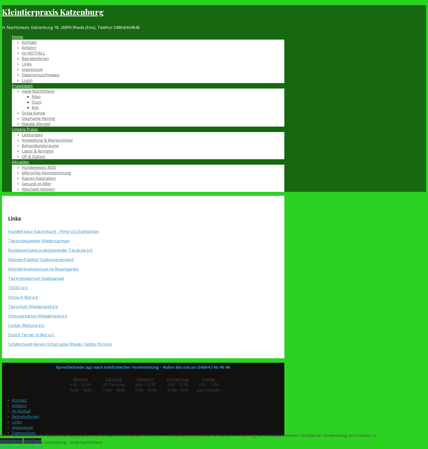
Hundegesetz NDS (39, 167)
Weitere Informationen (21, 446)
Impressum (32, 69)
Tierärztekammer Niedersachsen (39, 241)
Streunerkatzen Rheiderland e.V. (38, 316)
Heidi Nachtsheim (38, 91)
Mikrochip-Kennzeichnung (46, 173)
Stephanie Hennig (38, 118)
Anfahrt (29, 47)
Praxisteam (22, 86)
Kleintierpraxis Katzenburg (53, 11)
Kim (35, 107)
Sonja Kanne (33, 113)
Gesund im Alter (36, 183)
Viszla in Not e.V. (23, 297)
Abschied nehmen (38, 189)
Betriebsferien (35, 58)
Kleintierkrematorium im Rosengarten (43, 269)
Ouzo (37, 102)
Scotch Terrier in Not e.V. (31, 334)
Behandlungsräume (40, 145)
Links (27, 64)
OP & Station (33, 156)
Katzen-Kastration (39, 178)
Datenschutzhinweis (40, 75)
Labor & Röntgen (38, 151)
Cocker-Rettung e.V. (26, 325)
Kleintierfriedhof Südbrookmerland (41, 259)
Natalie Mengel (36, 124)
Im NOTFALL (33, 53)
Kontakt (29, 42)
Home (17, 37)
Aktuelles (20, 162)
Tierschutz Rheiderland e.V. (33, 306)
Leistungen (32, 134)
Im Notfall (21, 411)
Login (27, 80)
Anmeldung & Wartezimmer (47, 140)
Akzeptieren (11, 441)
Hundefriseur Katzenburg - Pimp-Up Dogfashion (53, 231)
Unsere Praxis (25, 129)
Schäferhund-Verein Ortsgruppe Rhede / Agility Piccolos (60, 344)
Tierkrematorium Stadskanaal (36, 278)
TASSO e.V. (18, 288)
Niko (36, 96)
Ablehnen (32, 441)
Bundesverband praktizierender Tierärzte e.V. (50, 250)
